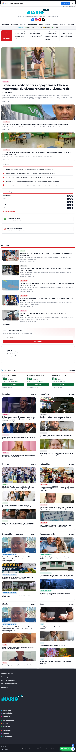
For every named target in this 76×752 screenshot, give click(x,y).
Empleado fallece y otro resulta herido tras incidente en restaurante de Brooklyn (55, 418)
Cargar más (6, 324)
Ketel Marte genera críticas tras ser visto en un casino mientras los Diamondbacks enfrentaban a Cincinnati (18, 523)
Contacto (4, 687)
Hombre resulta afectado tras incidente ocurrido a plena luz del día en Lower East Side (30, 177)
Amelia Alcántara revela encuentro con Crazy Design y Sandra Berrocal (18, 437)
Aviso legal (5, 677)
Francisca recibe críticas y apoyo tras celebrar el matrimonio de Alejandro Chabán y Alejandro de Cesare (21, 35)
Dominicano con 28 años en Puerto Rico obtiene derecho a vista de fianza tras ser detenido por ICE (17, 558)
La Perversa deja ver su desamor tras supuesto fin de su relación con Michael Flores (18, 455)
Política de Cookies (8, 680)
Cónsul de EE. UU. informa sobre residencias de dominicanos (16, 595)
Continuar (66, 3)
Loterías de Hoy (7, 192)
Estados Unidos (32, 24)
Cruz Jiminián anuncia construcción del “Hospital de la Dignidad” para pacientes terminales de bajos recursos (56, 507)
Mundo (41, 24)
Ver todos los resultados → (9, 211)
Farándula (55, 24)
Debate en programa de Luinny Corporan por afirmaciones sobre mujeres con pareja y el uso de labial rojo (18, 419)
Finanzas (47, 24)
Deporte (62, 24)
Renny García (23, 291)
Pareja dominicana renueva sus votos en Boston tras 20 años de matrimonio (43, 314)
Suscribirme (38, 341)
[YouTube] (39, 19)
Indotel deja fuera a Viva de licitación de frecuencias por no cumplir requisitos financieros (36, 34)
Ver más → (33, 394)
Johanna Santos (23, 321)
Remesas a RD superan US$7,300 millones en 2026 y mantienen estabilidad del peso (55, 593)
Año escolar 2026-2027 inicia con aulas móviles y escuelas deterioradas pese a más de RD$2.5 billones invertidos (51, 35)
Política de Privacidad (9, 684)
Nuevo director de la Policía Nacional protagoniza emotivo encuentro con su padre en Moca (32, 185)
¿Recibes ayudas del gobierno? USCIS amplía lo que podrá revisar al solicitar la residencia (17, 577)
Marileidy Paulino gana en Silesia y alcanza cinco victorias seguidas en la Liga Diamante (18, 488)
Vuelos (39, 27)
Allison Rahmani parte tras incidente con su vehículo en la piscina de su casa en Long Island (56, 454)
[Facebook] (32, 19)
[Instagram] (36, 19)
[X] (43, 19)
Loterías (46, 27)
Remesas (54, 27)
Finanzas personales (46, 554)
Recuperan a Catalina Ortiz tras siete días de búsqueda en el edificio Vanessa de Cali (66, 34)
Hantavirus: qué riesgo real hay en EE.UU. (52, 645)
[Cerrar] (72, 3)
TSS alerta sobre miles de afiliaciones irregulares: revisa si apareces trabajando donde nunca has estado (56, 576)
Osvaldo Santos (23, 261)
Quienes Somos (7, 673)
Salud (42, 624)
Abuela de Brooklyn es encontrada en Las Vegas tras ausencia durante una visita (17, 647)
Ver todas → (72, 370)
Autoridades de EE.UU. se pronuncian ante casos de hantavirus (55, 662)
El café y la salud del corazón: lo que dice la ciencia (55, 628)
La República (14, 24)
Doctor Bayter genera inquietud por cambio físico (17, 665)
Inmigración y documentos (9, 554)
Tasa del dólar (29, 27)
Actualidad (5, 24)
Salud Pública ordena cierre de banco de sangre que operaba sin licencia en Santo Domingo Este (55, 525)
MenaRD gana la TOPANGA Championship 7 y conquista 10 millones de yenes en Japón (30, 173)
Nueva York (23, 24)
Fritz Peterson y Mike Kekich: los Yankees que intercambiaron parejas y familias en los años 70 (16, 506)
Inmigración (70, 24)
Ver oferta (13, 384)
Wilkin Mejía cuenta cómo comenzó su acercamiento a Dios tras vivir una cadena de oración (56, 436)
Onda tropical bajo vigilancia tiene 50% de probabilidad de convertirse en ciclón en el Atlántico (32, 181)
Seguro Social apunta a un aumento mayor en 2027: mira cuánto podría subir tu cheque (56, 558)
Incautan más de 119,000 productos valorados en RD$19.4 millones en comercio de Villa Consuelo (57, 489)
